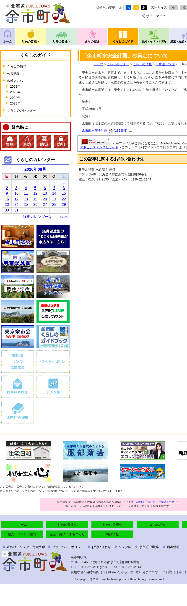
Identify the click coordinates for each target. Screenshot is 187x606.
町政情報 (112, 534)
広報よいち (15, 81)
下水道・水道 (165, 64)
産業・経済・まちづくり (67, 534)
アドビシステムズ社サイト (99, 147)
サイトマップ (155, 16)
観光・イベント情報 (154, 41)
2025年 (15, 92)
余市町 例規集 (149, 547)
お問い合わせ (101, 547)
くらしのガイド (123, 41)
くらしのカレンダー (21, 110)
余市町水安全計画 (104, 130)
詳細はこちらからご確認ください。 (158, 502)
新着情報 (173, 547)
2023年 (15, 103)
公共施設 (13, 73)
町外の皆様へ (61, 41)
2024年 (15, 97)
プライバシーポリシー (68, 547)
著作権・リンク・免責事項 (26, 547)
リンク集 (125, 547)
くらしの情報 (142, 64)
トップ (98, 64)
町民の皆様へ (31, 41)
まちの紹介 (92, 41)
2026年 (15, 86)
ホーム (7, 41)
